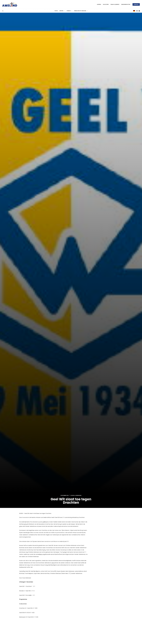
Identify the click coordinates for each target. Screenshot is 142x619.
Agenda (99, 4)
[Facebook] (137, 10)
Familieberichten (125, 4)
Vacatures (106, 4)
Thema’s (69, 10)
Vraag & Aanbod (114, 4)
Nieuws (61, 10)
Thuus (56, 10)
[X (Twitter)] (139, 10)
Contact (136, 4)
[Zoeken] (2, 10)
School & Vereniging (75, 495)
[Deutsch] (134, 11)
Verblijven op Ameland (80, 10)
